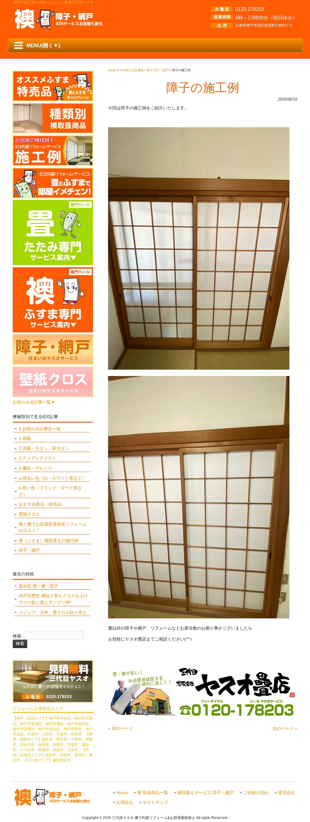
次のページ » (284, 728)
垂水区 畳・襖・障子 (38, 586)
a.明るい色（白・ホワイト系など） (52, 478)
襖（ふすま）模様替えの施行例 (48, 540)
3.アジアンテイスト (37, 458)
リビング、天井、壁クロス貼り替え (53, 612)
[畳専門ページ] (53, 263)
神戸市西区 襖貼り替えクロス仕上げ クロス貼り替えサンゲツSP (53, 599)
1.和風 (25, 438)
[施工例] (53, 164)
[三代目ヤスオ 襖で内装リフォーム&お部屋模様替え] (60, 27)
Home (122, 792)
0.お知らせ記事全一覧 (40, 428)
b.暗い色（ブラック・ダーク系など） (50, 491)
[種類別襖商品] (53, 131)
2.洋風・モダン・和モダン (44, 448)
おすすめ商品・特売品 (40, 504)
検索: (17, 636)
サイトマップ (155, 802)
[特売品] (53, 99)
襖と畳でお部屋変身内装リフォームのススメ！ (53, 527)
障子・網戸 (29, 550)
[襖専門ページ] (53, 330)
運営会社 (286, 792)
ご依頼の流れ (256, 792)
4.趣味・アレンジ (35, 468)
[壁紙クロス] (53, 395)
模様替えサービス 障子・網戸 (205, 792)
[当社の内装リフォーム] (53, 196)
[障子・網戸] (53, 363)
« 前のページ (120, 728)
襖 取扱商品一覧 (152, 792)
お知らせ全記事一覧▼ (34, 402)
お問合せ (124, 802)
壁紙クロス (29, 514)
